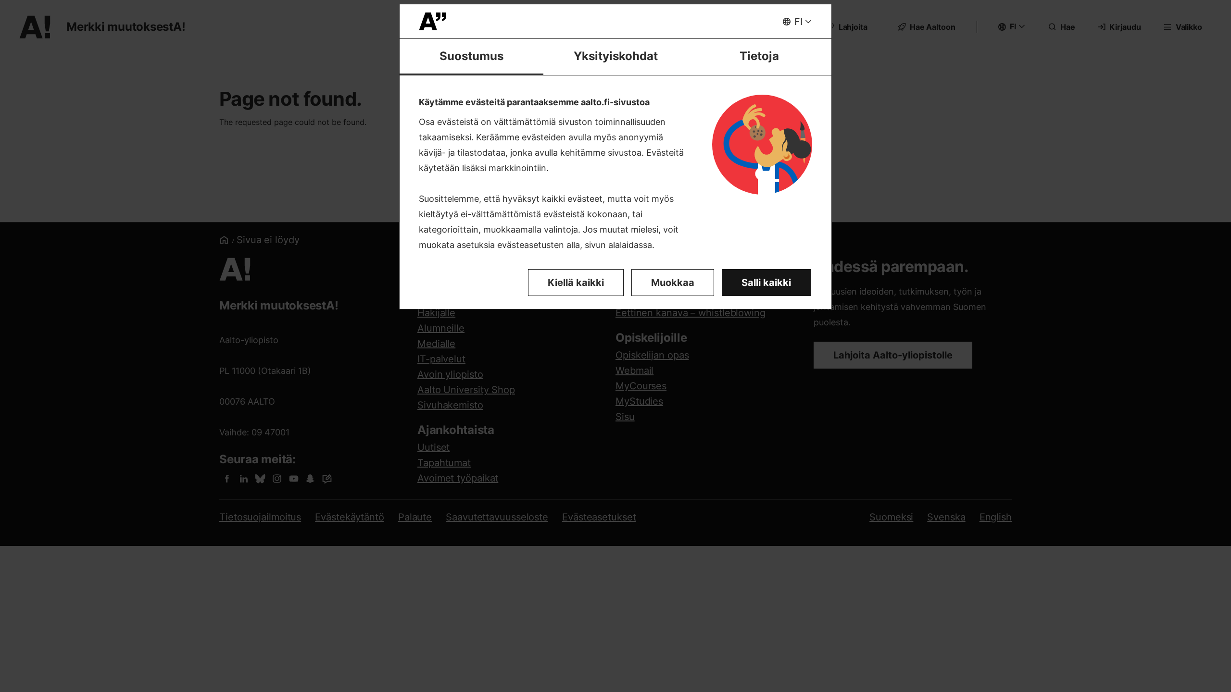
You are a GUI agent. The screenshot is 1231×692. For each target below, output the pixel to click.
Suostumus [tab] (471, 56)
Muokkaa (672, 282)
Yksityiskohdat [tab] (616, 56)
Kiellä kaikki (576, 282)
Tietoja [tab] (759, 56)
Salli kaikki (766, 282)
